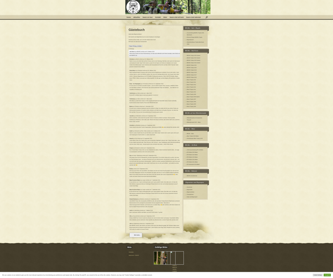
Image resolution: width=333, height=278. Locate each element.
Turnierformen (190, 194)
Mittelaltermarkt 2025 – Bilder (194, 122)
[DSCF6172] (169, 264)
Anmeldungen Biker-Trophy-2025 (195, 138)
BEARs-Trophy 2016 (192, 77)
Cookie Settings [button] (318, 275)
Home (129, 17)
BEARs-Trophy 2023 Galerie (193, 60)
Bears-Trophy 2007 (191, 99)
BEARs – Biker (190, 133)
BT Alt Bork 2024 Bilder (192, 154)
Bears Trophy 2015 (191, 79)
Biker (165, 17)
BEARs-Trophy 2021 (192, 65)
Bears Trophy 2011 (191, 89)
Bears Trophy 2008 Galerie (193, 96)
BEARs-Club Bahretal (193, 17)
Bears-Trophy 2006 (191, 101)
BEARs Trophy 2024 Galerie (193, 58)
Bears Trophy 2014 (191, 82)
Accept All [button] (327, 275)
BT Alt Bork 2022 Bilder (192, 159)
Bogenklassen (190, 39)
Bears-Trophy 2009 (191, 94)
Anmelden (131, 252)
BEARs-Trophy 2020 (192, 67)
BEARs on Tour (148, 17)
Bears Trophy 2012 (191, 87)
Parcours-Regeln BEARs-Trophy (194, 37)
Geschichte (189, 187)
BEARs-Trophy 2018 (192, 72)
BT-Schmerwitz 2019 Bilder (193, 164)
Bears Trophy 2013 (191, 84)
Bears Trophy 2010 (191, 92)
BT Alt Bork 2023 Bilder (192, 157)
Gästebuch (137, 29)
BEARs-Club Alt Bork (177, 17)
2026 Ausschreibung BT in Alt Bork (195, 149)
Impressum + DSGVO (134, 255)
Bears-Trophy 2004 (191, 106)
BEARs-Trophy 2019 (192, 70)
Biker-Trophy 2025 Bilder (193, 136)
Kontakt (158, 17)
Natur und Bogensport (192, 197)
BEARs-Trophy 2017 (192, 75)
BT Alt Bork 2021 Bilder (192, 162)
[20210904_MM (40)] (160, 264)
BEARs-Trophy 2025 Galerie (193, 55)
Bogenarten (189, 189)
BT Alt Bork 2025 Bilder (192, 152)
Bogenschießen (190, 192)
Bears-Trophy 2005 (191, 104)
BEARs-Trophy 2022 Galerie (193, 62)
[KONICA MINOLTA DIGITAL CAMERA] (177, 264)
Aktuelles (136, 17)
